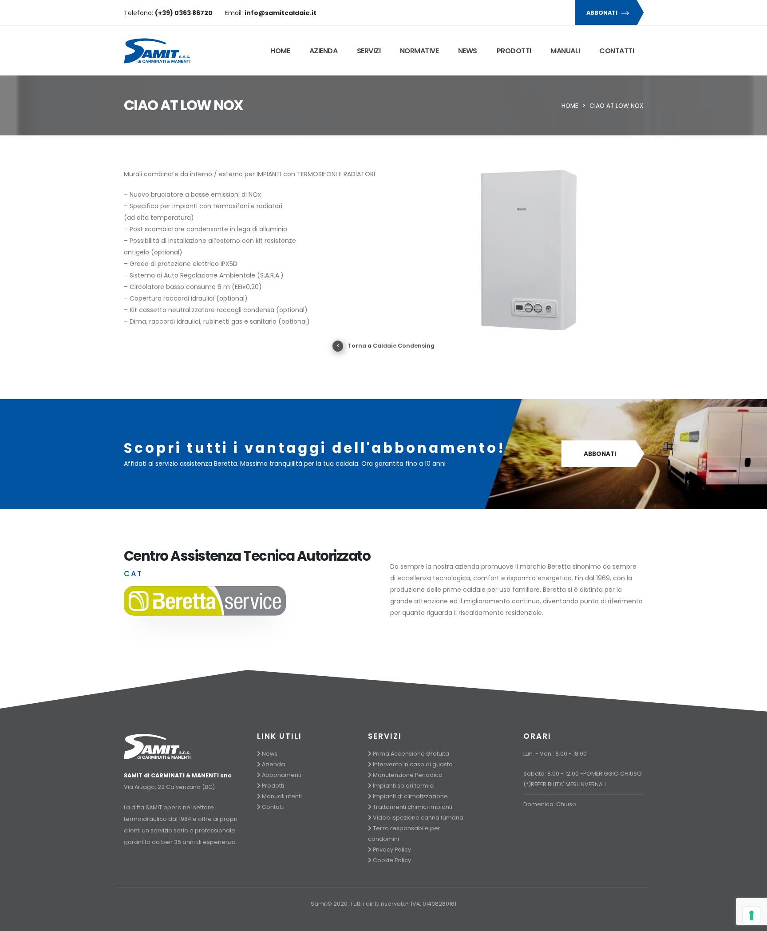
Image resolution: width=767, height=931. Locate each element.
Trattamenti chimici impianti (412, 807)
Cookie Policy (392, 860)
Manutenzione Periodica (408, 775)
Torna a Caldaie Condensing (391, 345)
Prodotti (514, 51)
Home (280, 51)
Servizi (369, 51)
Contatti (616, 51)
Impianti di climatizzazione (410, 796)
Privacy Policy (392, 849)
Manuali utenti (282, 796)
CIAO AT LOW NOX (616, 106)
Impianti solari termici (404, 785)
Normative (419, 51)
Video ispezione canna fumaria (418, 817)
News (467, 51)
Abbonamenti (281, 775)
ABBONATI (602, 12)
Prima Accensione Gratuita (411, 753)
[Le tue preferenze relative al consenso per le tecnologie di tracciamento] (751, 915)
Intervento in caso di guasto (413, 764)
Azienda (323, 51)
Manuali (565, 51)
